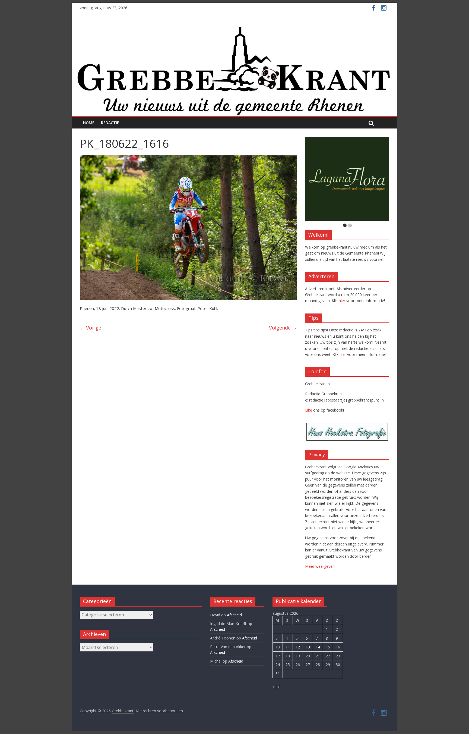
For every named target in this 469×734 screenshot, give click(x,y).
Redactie (110, 122)
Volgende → (283, 327)
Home (88, 122)
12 (298, 647)
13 (308, 647)
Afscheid (234, 614)
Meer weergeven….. (322, 566)
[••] (347, 179)
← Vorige (90, 327)
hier (342, 300)
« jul (276, 686)
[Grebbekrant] (234, 70)
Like (308, 410)
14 (318, 647)
